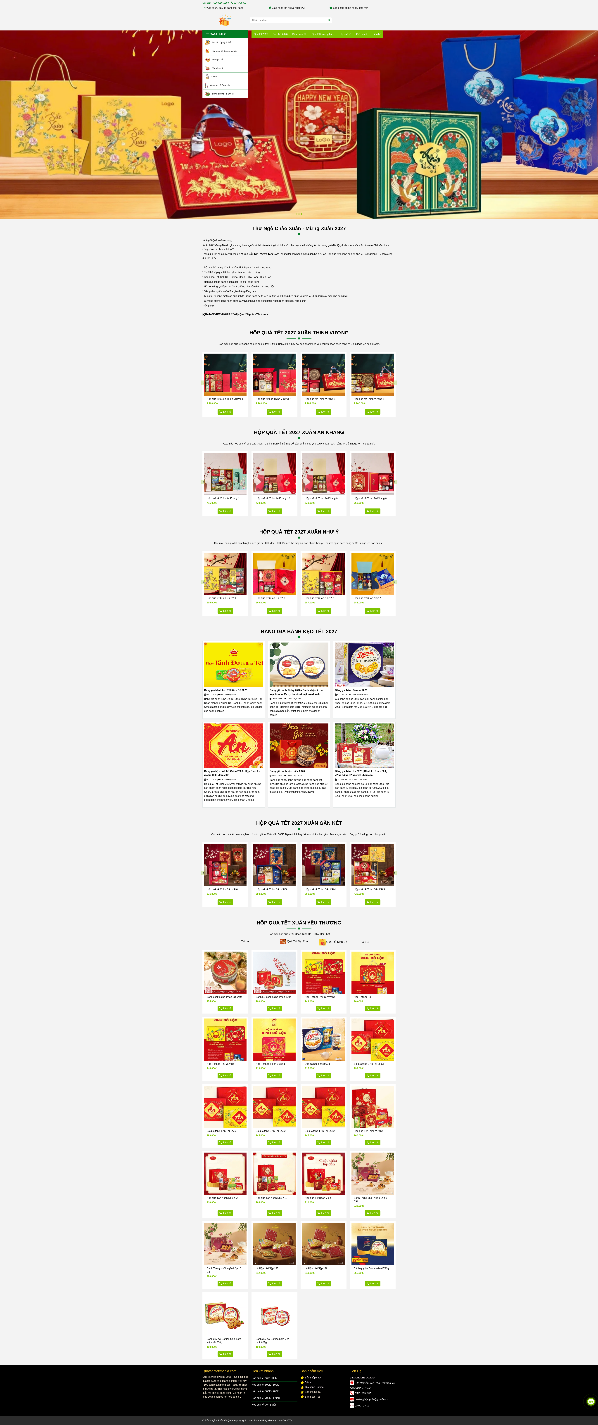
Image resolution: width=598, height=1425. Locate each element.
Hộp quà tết (345, 34)
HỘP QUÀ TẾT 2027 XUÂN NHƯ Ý (299, 532)
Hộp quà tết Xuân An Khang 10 (273, 498)
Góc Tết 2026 (280, 34)
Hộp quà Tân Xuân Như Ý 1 (271, 1198)
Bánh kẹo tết (217, 68)
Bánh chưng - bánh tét (223, 93)
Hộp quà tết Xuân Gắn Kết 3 (369, 889)
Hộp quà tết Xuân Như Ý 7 (319, 598)
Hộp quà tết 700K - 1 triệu (266, 1398)
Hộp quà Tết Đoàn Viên (318, 1198)
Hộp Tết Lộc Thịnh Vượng (270, 1064)
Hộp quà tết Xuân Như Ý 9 (221, 598)
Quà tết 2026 (261, 34)
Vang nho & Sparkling (220, 85)
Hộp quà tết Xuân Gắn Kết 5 (271, 889)
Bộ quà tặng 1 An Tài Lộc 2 (320, 1131)
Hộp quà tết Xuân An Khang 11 (224, 498)
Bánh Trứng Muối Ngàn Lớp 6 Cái (370, 1200)
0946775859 (240, 3)
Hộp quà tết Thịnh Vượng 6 (320, 399)
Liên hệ (377, 34)
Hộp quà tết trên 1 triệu (264, 1404)
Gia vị (214, 76)
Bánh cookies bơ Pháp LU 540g (224, 997)
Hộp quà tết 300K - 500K (265, 1384)
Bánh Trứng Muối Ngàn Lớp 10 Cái (224, 1270)
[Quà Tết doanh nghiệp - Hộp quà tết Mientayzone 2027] (225, 20)
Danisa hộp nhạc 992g (317, 1064)
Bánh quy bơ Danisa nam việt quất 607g (272, 1341)
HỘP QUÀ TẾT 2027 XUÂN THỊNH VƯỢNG (299, 333)
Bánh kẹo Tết (299, 34)
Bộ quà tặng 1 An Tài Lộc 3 (222, 1131)
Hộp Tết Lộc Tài (363, 997)
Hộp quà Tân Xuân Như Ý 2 (222, 1198)
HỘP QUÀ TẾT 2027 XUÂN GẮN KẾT (299, 823)
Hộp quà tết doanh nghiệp (224, 51)
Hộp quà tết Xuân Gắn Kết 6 (222, 889)
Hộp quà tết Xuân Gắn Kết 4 (320, 889)
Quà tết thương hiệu (323, 34)
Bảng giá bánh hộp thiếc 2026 (287, 771)
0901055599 (222, 3)
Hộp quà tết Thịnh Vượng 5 (369, 399)
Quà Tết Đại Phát (298, 941)
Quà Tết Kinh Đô (336, 941)
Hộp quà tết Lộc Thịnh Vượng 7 (273, 399)
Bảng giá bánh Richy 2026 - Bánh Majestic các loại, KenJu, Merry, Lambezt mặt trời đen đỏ (297, 692)
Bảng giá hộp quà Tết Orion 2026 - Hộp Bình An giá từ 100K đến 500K (232, 773)
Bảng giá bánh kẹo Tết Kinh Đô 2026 (225, 690)
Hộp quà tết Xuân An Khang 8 (370, 498)
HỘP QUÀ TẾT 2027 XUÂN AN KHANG (299, 432)
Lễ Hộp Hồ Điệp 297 (267, 1268)
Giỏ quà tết (217, 59)
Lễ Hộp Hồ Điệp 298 (316, 1268)
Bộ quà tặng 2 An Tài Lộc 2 (271, 1131)
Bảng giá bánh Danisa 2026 (351, 690)
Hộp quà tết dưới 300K (264, 1378)
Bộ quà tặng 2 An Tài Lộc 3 (369, 1064)
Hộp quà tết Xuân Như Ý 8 (270, 598)
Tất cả (245, 941)
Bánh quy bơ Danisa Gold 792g (371, 1268)
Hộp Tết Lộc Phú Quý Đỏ (220, 1064)
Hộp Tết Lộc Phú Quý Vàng (320, 997)
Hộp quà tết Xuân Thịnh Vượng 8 (225, 399)
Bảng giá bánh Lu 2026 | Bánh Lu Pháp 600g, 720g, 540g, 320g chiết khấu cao (361, 773)
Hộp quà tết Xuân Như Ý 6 (368, 598)
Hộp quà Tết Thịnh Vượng (368, 1131)
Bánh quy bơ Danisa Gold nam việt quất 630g (224, 1341)
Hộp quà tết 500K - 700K (265, 1391)
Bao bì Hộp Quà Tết (221, 42)
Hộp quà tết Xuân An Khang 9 (321, 498)
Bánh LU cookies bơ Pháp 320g (273, 997)
